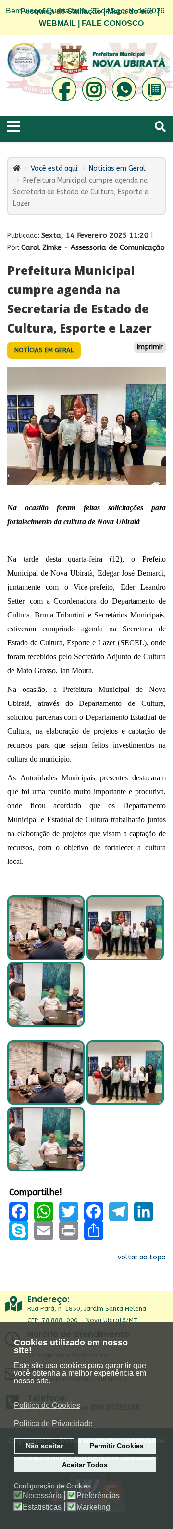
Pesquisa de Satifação (60, 11)
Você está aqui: (55, 168)
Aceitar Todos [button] (85, 1464)
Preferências (98, 1496)
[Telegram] (118, 1211)
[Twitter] (68, 1211)
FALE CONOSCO (113, 23)
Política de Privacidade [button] (53, 1423)
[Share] (93, 1230)
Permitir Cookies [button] (117, 1446)
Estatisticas (42, 1507)
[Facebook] (18, 1211)
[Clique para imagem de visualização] (86, 426)
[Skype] (18, 1230)
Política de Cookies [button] (47, 1405)
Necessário (42, 1496)
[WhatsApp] (43, 1211)
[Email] (43, 1230)
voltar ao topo (142, 1257)
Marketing (93, 1507)
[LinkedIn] (143, 1211)
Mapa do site (130, 11)
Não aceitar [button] (44, 1446)
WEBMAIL (57, 23)
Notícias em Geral (117, 168)
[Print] (68, 1230)
